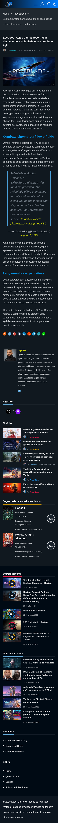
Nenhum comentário (47, 51)
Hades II (20, 507)
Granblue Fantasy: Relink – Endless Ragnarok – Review (37, 581)
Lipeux (13, 51)
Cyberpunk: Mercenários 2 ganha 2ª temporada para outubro (36, 714)
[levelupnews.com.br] (9, 4)
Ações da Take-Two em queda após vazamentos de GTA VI (38, 688)
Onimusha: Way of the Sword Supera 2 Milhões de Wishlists (38, 661)
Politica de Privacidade (17, 787)
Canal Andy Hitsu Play (16, 740)
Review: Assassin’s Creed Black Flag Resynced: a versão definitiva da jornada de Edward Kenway (39, 597)
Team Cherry (37, 552)
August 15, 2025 (29, 235)
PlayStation (20, 13)
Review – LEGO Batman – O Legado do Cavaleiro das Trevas (37, 636)
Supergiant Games (22, 525)
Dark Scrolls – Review (34, 610)
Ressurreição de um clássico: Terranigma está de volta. (38, 431)
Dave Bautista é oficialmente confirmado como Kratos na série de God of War (37, 675)
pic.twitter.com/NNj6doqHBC (28, 223)
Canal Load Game (14, 746)
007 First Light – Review (35, 622)
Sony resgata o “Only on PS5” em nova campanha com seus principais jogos (38, 456)
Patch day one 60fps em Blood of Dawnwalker (38, 486)
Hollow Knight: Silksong (24, 536)
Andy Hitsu (34, 437)
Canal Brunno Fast (15, 751)
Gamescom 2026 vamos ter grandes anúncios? (37, 443)
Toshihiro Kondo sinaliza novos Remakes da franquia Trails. (37, 472)
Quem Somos (12, 776)
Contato (9, 782)
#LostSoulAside (31, 219)
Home (6, 13)
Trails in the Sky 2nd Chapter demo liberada (38, 701)
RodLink (33, 465)
